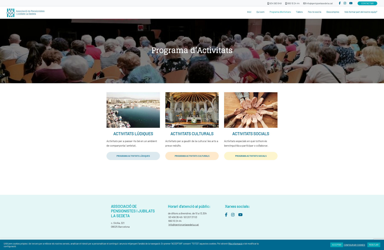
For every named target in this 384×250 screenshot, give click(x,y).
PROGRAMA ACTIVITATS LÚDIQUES (133, 155)
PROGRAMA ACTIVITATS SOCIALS (251, 155)
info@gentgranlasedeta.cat (183, 224)
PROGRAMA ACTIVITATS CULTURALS (192, 155)
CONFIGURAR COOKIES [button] (354, 245)
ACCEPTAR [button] (336, 245)
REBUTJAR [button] (373, 245)
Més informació (235, 243)
